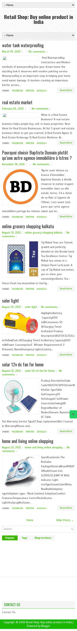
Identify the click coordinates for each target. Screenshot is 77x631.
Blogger (45, 626)
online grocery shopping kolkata (28, 226)
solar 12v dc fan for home (23, 364)
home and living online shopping (27, 441)
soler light (10, 300)
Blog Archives (43, 537)
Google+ (41, 90)
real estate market (17, 102)
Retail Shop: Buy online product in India (38, 19)
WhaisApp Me (73, 415)
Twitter (29, 90)
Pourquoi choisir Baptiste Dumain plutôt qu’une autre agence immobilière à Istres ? (37, 155)
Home (29, 520)
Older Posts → (65, 520)
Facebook (17, 90)
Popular (9, 537)
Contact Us (8, 612)
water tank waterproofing (23, 45)
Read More (66, 90)
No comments (37, 51)
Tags (24, 537)
